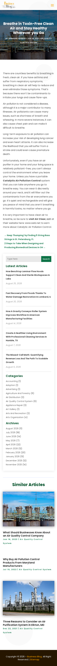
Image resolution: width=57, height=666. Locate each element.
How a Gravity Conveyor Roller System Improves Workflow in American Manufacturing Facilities (26, 315)
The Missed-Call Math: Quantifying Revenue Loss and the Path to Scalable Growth (27, 358)
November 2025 (14, 464)
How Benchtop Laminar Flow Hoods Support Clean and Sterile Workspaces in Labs (28, 275)
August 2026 (12, 428)
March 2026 (12, 448)
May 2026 (11, 440)
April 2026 (11, 444)
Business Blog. (34, 656)
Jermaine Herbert (17, 38)
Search (46, 259)
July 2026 (10, 432)
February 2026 (13, 452)
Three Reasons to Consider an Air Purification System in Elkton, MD (24, 623)
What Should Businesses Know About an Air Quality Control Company (26, 534)
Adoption (10, 385)
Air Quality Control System (19, 401)
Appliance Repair (14, 405)
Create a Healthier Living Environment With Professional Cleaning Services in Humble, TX (26, 337)
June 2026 (11, 436)
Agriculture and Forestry (18, 393)
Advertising (11, 389)
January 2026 (13, 456)
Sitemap (34, 659)
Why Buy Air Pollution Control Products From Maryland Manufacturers (21, 562)
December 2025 (14, 460)
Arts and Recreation (16, 413)
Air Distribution (13, 397)
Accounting (12, 381)
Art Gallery (11, 409)
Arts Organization (15, 417)
